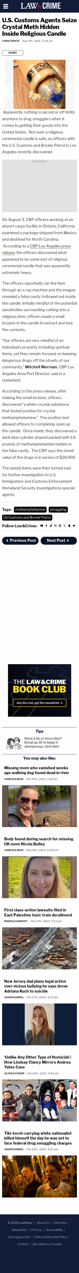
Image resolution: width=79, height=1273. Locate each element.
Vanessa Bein (13, 779)
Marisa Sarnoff (16, 921)
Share (12, 52)
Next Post (56, 540)
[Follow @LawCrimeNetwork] (65, 526)
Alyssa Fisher (14, 1073)
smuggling (58, 510)
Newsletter (19, 1230)
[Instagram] (55, 526)
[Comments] (2, 46)
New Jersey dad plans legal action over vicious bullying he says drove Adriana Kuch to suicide (36, 986)
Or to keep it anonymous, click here (41, 744)
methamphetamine (30, 510)
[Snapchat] (69, 526)
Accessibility (54, 1230)
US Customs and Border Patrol (27, 518)
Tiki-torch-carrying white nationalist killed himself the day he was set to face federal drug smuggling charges (38, 1138)
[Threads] (60, 526)
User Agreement (19, 1237)
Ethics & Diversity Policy (51, 1237)
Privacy (36, 1230)
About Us (43, 1222)
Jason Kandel (14, 997)
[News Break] (74, 526)
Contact (22, 1244)
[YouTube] (42, 526)
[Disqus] (39, 604)
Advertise (60, 1222)
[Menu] (6, 6)
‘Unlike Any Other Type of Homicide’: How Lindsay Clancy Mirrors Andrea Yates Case (37, 1062)
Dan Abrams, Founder (47, 1244)
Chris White (11, 40)
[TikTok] (51, 526)
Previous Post (23, 540)
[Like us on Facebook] (46, 526)
